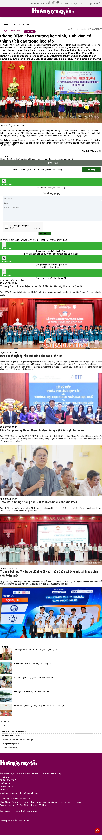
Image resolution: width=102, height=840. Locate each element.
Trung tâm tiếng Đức (9, 744)
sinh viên (42, 159)
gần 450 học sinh (30, 159)
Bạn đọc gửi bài (66, 3)
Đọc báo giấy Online (82, 3)
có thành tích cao (54, 159)
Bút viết (6, 721)
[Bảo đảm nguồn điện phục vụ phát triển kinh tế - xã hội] (6, 710)
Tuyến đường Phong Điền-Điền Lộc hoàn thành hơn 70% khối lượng (38, 50)
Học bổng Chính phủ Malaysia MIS (14, 731)
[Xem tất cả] (4, 12)
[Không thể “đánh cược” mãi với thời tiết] (6, 696)
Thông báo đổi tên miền (14, 820)
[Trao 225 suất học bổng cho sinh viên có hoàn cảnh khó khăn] (51, 535)
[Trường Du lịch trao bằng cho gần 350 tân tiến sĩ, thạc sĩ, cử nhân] (51, 319)
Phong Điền (5, 159)
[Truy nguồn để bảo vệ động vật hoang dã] (6, 668)
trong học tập (68, 159)
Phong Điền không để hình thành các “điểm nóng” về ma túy (47, 54)
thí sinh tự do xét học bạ (11, 735)
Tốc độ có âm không (9, 748)
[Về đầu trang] (97, 830)
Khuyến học (27, 24)
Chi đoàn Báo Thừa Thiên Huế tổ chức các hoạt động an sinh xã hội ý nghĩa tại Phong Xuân (49, 52)
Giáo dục (17, 24)
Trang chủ (7, 24)
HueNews (94, 3)
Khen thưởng (16, 159)
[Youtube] (58, 3)
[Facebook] (53, 3)
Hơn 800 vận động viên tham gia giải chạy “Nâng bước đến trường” (63, 58)
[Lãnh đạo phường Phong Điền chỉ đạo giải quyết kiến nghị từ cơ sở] (51, 465)
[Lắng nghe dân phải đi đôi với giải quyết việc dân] (6, 654)
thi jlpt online (8, 726)
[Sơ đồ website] (49, 3)
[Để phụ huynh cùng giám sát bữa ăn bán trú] (6, 682)
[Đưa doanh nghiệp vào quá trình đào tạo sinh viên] (51, 391)
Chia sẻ (30, 32)
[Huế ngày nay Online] (54, 12)
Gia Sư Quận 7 (14, 740)
